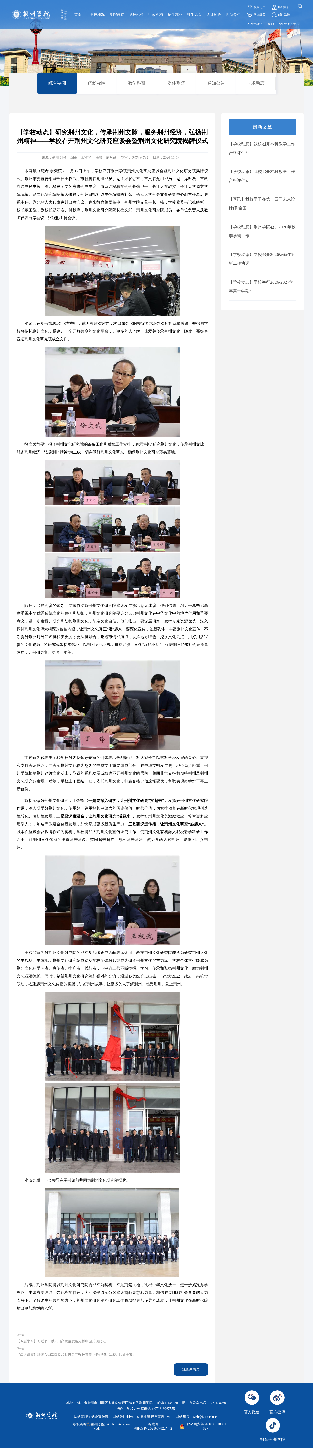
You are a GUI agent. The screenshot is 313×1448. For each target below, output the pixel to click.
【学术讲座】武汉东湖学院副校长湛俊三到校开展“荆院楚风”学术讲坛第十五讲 (76, 1355)
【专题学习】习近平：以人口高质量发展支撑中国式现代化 (61, 1341)
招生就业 (175, 15)
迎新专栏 (233, 15)
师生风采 (194, 15)
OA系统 (283, 7)
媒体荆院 (176, 83)
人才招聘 (214, 15)
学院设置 (117, 15)
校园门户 (259, 7)
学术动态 (256, 83)
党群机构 (136, 15)
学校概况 (97, 15)
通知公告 (216, 83)
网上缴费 (259, 14)
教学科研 (136, 83)
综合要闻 (57, 83)
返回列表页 (191, 1369)
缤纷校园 (97, 83)
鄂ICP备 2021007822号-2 (153, 1428)
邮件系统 (284, 14)
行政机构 (155, 15)
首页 (78, 15)
